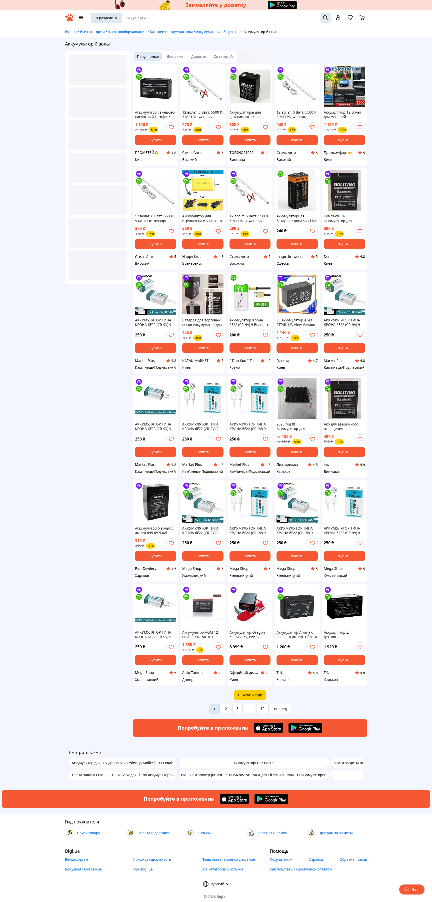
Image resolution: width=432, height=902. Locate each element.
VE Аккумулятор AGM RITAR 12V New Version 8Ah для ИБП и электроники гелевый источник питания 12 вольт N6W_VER (295, 322)
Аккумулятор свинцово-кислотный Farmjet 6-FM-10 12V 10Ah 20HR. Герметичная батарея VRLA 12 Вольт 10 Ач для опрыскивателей (155, 114)
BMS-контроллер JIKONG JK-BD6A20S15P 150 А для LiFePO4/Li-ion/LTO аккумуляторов (253, 774)
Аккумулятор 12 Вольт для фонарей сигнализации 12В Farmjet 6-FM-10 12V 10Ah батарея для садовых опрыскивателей (342, 114)
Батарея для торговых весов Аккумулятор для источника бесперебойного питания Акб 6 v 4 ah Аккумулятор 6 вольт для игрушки (202, 322)
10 (262, 708)
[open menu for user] (338, 18)
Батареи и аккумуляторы (171, 31)
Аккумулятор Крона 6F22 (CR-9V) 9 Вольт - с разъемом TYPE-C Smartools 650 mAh (249, 322)
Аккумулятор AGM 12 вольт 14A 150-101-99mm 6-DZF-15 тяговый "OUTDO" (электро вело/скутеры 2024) (201, 634)
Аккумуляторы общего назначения (226, 31)
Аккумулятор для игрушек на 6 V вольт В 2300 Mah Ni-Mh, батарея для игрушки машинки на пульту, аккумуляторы (202, 218)
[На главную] (69, 20)
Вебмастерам (76, 859)
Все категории (92, 31)
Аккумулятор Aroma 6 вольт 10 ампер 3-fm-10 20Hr (296, 634)
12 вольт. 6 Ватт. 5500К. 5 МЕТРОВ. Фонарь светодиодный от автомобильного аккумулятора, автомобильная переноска (155, 218)
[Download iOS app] (269, 728)
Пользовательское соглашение (228, 859)
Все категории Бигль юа (222, 869)
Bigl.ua (71, 31)
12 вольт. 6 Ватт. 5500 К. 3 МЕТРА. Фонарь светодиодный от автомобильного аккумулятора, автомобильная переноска (202, 114)
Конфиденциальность (152, 859)
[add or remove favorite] (171, 127)
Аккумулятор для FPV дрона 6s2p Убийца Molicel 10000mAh (123, 762)
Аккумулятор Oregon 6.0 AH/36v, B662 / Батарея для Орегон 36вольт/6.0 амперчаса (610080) (249, 634)
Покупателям (281, 859)
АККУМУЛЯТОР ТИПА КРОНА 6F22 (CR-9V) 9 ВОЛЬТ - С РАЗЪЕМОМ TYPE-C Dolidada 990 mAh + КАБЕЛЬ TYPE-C (201, 426)
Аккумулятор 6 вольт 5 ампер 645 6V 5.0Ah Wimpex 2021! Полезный (154, 530)
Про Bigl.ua (143, 869)
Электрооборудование (127, 31)
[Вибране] (350, 19)
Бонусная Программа (83, 869)
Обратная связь (353, 859)
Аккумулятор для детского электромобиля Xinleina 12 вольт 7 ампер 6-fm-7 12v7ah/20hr (344, 634)
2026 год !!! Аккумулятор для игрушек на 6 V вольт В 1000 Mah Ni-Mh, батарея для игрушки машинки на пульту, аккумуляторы (296, 426)
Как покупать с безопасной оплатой (301, 869)
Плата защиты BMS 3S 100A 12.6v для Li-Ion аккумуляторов (123, 774)
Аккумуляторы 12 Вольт (254, 762)
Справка (315, 859)
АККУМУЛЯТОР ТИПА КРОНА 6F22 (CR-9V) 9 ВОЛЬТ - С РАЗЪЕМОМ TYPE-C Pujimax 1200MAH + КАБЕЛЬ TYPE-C (154, 322)
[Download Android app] (305, 728)
